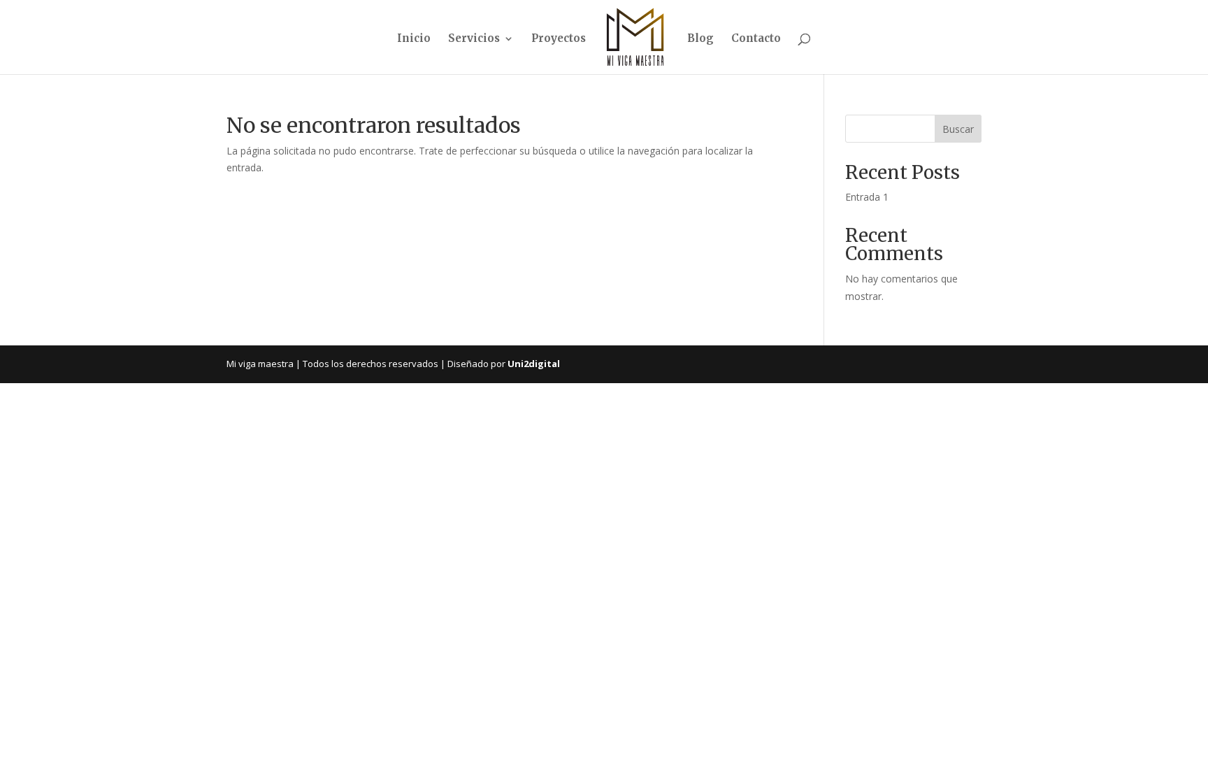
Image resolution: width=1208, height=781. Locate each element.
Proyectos (558, 39)
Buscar (958, 129)
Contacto (756, 39)
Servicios (474, 39)
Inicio (414, 39)
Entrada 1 (867, 196)
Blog (700, 39)
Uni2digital (534, 363)
